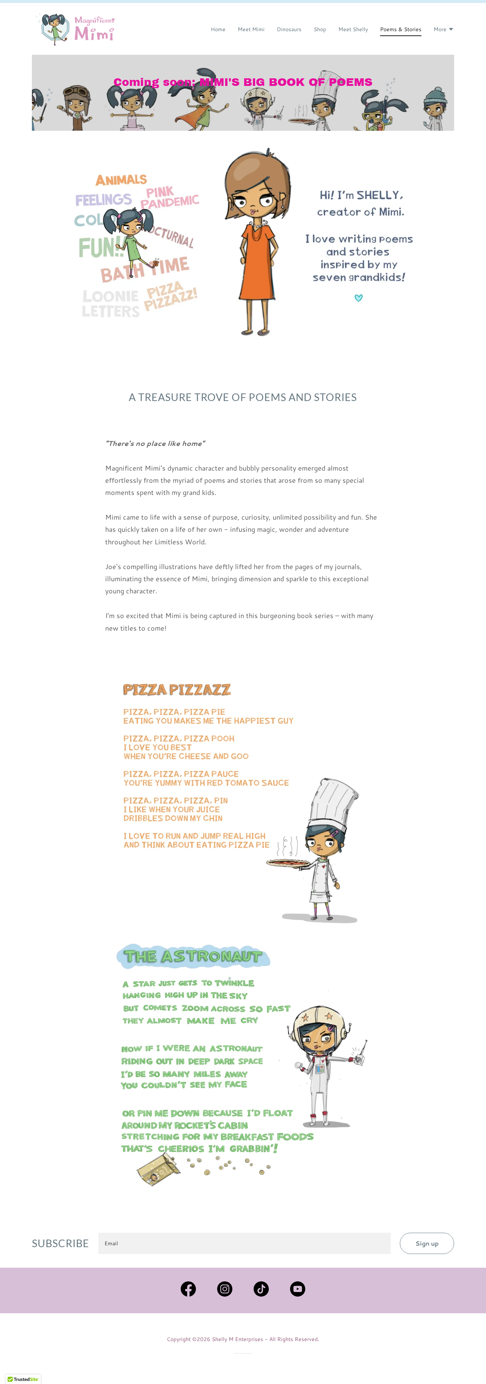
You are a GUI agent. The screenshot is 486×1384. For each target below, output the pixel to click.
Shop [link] (320, 29)
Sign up (427, 1243)
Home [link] (218, 29)
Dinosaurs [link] (289, 29)
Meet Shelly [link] (353, 29)
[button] (444, 30)
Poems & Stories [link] (400, 29)
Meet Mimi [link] (251, 29)
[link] (76, 28)
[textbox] (244, 1243)
